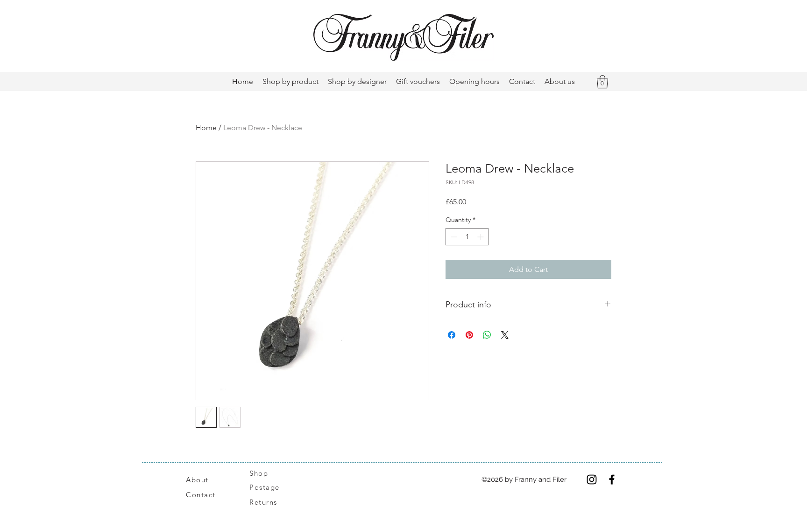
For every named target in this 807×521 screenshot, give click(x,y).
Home (206, 127)
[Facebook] (611, 479)
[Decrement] (453, 237)
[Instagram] (591, 479)
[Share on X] (504, 334)
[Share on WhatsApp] (487, 334)
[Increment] (481, 237)
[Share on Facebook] (451, 334)
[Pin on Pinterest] (469, 334)
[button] (602, 82)
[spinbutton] (467, 237)
